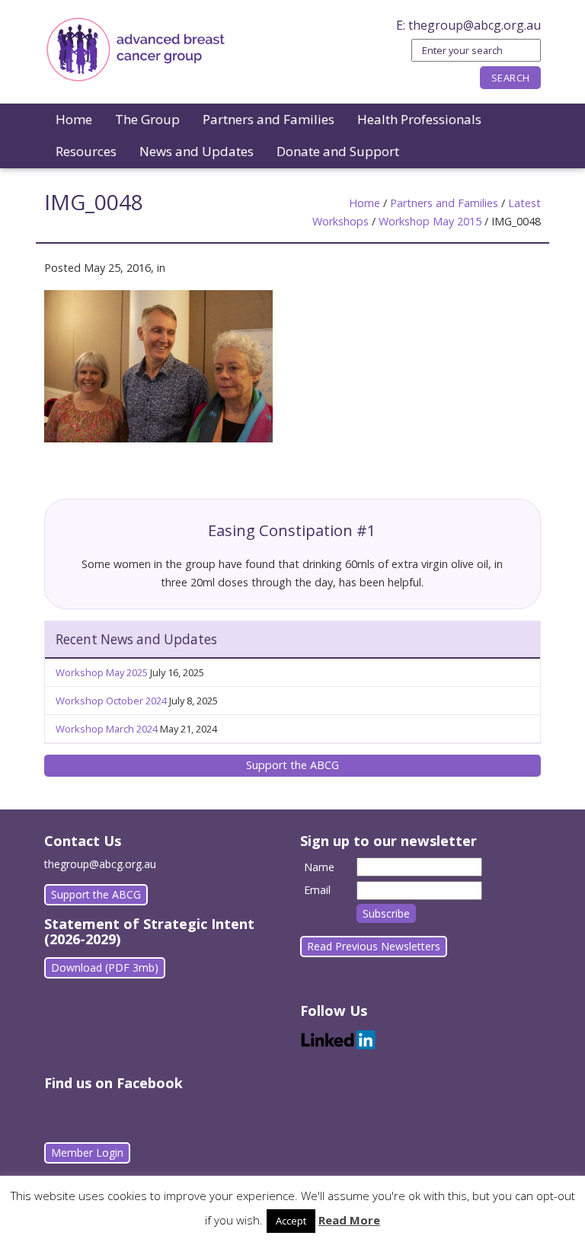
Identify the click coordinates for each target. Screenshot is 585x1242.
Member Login (87, 1152)
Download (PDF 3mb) (104, 967)
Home (74, 119)
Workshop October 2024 (111, 700)
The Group (147, 119)
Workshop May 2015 (430, 221)
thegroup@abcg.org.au (474, 25)
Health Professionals (419, 119)
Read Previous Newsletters (373, 946)
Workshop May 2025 (102, 672)
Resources (86, 151)
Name (319, 867)
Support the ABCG (292, 765)
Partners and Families (268, 119)
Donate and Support (338, 151)
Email (317, 890)
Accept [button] (291, 1221)
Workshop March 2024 (107, 729)
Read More (349, 1220)
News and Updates (196, 151)
